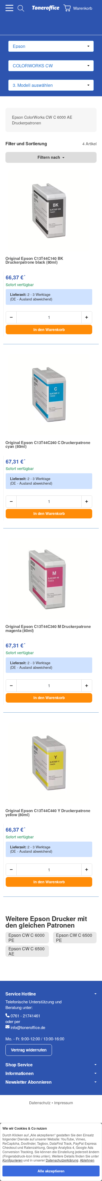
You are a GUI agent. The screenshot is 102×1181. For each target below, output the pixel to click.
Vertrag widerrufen (29, 1050)
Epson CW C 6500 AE (26, 951)
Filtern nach (49, 157)
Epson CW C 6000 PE (26, 937)
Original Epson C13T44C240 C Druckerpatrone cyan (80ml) (47, 444)
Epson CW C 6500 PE (74, 937)
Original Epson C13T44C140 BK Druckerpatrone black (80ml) (34, 260)
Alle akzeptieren (51, 1170)
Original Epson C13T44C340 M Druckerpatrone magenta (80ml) (48, 628)
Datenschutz (40, 1102)
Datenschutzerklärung (62, 1160)
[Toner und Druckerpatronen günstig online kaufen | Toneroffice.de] (45, 8)
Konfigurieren (12, 1160)
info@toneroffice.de (28, 1027)
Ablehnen (87, 1160)
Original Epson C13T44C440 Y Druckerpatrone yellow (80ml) (47, 812)
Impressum (63, 1102)
